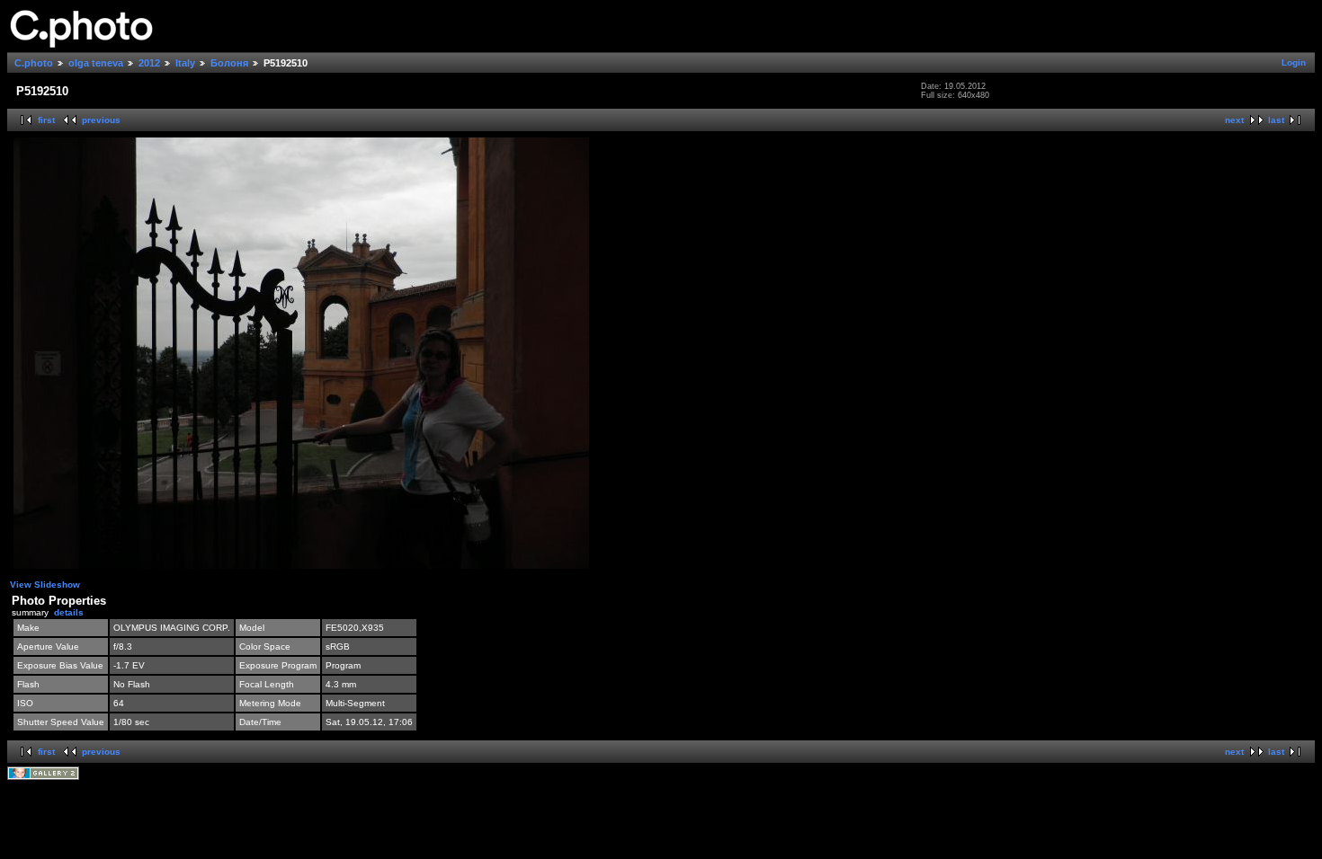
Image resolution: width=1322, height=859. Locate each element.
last (1276, 120)
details (69, 612)
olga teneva (95, 63)
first (46, 120)
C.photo (33, 63)
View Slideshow (45, 584)
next (1234, 120)
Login (1294, 62)
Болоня (229, 63)
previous (101, 120)
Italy (185, 63)
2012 (149, 63)
